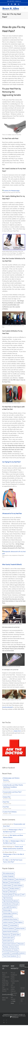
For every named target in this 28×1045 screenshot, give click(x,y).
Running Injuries (7, 950)
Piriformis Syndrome (8, 928)
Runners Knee (14, 947)
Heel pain (17, 895)
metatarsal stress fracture (10, 919)
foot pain (5, 892)
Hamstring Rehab (8, 895)
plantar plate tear (8, 941)
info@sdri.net (18, 1)
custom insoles (7, 885)
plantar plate (16, 935)
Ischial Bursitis (7, 904)
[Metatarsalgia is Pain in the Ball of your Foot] (22, 972)
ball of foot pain (20, 879)
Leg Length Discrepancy (9, 907)
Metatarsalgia (7, 910)
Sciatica (16, 950)
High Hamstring (7, 898)
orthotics (5, 925)
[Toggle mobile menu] (25, 8)
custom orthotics (17, 885)
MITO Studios (23, 1015)
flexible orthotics (14, 888)
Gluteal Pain (7, 797)
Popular (21, 966)
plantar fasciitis (20, 928)
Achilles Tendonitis (8, 876)
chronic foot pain (14, 882)
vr (18, 956)
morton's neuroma (8, 922)
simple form (17, 731)
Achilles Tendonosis (8, 879)
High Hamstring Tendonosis (10, 901)
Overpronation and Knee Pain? (12, 792)
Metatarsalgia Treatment (10, 913)
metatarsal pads (7, 916)
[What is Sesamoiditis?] (22, 995)
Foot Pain (6, 807)
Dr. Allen (5, 841)
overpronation (14, 925)
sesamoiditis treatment (18, 953)
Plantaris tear (7, 935)
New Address (19, 922)
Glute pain (13, 892)
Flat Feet (5, 888)
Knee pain (15, 904)
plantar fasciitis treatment (10, 931)
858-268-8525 (10, 1)
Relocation (21, 944)
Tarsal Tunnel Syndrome (9, 956)
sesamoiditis (6, 953)
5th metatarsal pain (8, 873)
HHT (23, 895)
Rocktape (5, 947)
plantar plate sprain (8, 938)
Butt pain (5, 882)
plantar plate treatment (9, 944)
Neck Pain (6, 802)
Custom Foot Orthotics (10, 812)
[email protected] (7, 994)
